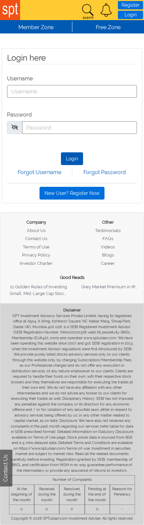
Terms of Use (36, 246)
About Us (36, 230)
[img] (14, 127)
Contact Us (36, 238)
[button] (106, 10)
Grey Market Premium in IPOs (111, 286)
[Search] (87, 11)
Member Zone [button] (36, 27)
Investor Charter (36, 263)
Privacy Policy (36, 254)
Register (131, 5)
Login (131, 14)
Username (20, 78)
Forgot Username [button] (39, 172)
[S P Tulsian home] (10, 10)
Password (19, 114)
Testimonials (108, 230)
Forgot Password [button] (104, 172)
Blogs (108, 254)
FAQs (107, 238)
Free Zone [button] (108, 27)
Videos (108, 246)
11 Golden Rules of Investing (38, 286)
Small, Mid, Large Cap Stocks (39, 293)
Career (108, 263)
